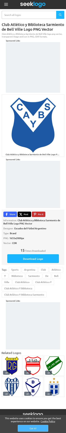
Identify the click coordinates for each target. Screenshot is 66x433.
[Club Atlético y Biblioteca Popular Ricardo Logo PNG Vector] (12, 366)
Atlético (56, 269)
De (46, 275)
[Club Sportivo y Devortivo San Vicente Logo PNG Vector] (33, 366)
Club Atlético (22, 282)
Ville (6, 282)
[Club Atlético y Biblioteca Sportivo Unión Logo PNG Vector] (54, 366)
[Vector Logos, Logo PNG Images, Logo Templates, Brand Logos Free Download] (33, 4)
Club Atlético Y (43, 282)
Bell (56, 275)
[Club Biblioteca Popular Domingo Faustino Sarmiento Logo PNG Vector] (12, 387)
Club (43, 269)
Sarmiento (34, 275)
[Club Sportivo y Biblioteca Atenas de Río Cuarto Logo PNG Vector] (54, 387)
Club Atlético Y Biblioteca (18, 288)
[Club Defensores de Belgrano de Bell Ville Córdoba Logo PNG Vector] (33, 387)
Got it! (33, 428)
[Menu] (6, 4)
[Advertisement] (33, 63)
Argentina (29, 269)
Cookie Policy (48, 421)
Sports (14, 269)
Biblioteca (17, 275)
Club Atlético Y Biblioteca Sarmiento (24, 294)
